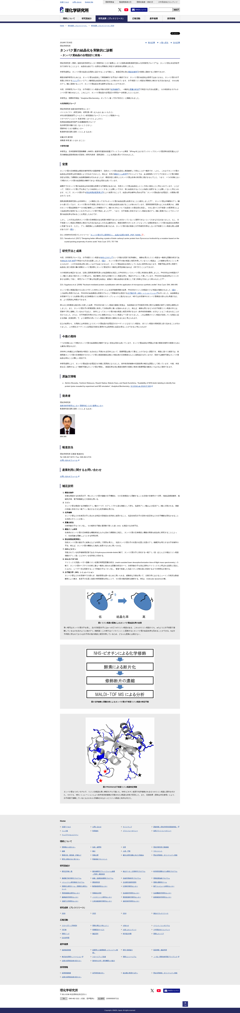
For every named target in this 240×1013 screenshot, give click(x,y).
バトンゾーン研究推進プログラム (73, 882)
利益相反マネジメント (99, 859)
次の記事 (176, 43)
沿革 (124, 847)
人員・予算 (126, 851)
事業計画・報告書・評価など (71, 855)
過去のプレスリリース (160, 913)
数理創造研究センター (99, 886)
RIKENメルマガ (141, 10)
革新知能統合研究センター (71, 893)
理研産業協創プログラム (161, 878)
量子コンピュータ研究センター (163, 886)
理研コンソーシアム (129, 957)
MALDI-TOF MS (69, 261)
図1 (71, 229)
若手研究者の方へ (98, 973)
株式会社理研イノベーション (71, 957)
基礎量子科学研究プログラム (71, 878)
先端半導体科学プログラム (132, 878)
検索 (175, 10)
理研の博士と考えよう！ (100, 925)
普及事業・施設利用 (160, 950)
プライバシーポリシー (130, 831)
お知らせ (126, 925)
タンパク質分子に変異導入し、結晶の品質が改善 (116, 235)
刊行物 (64, 930)
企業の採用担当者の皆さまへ (71, 961)
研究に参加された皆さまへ (71, 859)
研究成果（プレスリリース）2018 (102, 26)
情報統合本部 (96, 893)
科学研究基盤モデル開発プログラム (165, 871)
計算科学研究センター (130, 886)
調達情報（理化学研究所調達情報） (165, 827)
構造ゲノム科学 (121, 174)
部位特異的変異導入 (95, 192)
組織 (63, 851)
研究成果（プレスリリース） (77, 26)
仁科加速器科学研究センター (102, 901)
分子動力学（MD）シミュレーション (143, 293)
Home (62, 26)
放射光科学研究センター (69, 406)
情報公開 (95, 855)
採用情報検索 (66, 973)
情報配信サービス (98, 930)
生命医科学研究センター (131, 893)
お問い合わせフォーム (69, 460)
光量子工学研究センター (70, 901)
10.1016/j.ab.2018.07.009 (140, 386)
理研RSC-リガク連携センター (91, 406)
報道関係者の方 (125, 2)
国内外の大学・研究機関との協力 (103, 961)
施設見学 (95, 934)
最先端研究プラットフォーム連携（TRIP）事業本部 (103, 873)
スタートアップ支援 (99, 957)
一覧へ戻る (164, 43)
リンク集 (65, 831)
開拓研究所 (96, 882)
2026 (63, 913)
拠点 (93, 851)
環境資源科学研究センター (132, 897)
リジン (75, 81)
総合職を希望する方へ (130, 973)
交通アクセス (64, 2)
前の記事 (151, 43)
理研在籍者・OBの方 (145, 2)
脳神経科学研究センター (70, 897)
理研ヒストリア (158, 934)
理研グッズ (65, 934)
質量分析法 (135, 89)
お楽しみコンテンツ (129, 930)
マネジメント (157, 851)
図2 (103, 261)
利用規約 (95, 831)
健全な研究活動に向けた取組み (133, 855)
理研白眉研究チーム (160, 882)
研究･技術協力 (128, 950)
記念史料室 (65, 938)
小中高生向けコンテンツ (168, 2)
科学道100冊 (127, 934)
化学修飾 (115, 89)
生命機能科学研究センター (162, 893)
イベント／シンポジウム (161, 925)
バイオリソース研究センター (102, 897)
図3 (173, 290)
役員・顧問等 (96, 847)
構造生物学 (133, 72)
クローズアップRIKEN (69, 925)
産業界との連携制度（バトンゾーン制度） (105, 951)
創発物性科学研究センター (162, 897)
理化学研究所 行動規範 (161, 847)
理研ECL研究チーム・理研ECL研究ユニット (74, 887)
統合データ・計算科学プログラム (134, 871)
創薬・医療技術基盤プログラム (102, 878)
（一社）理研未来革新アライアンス (165, 957)
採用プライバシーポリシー (162, 831)
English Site (89, 2)
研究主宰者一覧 (67, 871)
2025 (94, 913)
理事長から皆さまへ (68, 847)
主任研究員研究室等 (129, 882)
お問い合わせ (77, 2)
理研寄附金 (109, 2)
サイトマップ (127, 827)
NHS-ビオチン (106, 257)
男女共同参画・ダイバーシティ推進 (165, 855)
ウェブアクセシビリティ (70, 835)
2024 (124, 913)
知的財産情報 (66, 950)
